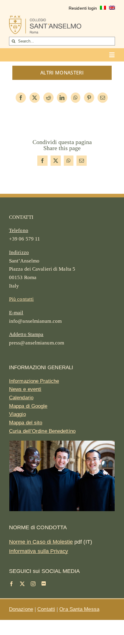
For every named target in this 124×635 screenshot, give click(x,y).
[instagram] (33, 583)
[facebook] (11, 583)
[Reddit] (48, 97)
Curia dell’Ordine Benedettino (42, 431)
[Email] (102, 97)
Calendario (21, 398)
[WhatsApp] (75, 97)
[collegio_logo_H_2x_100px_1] (45, 18)
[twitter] (22, 583)
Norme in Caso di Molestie (41, 542)
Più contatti (21, 299)
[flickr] (44, 583)
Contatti (46, 609)
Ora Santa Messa (79, 609)
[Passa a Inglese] (112, 8)
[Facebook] (20, 97)
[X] (34, 97)
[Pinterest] (89, 97)
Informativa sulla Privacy (38, 551)
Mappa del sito (25, 423)
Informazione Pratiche (34, 381)
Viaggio (17, 414)
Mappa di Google (28, 406)
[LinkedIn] (62, 97)
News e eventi (25, 389)
